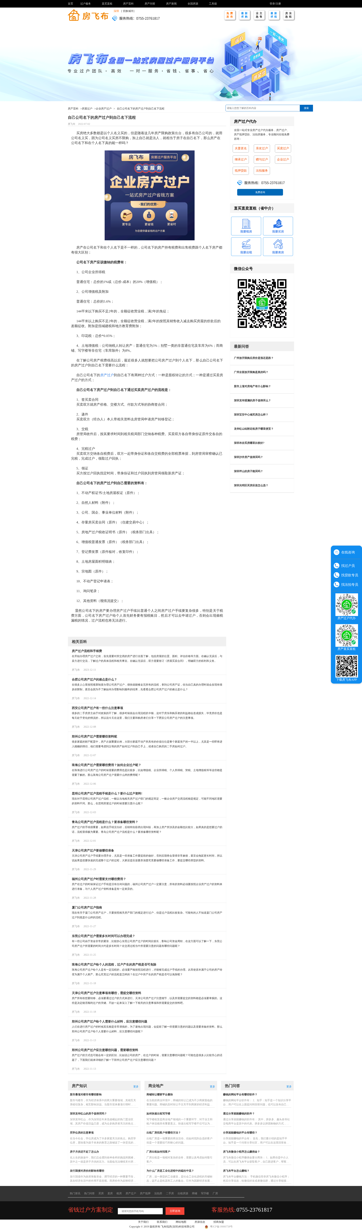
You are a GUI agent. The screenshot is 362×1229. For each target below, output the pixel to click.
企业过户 (283, 159)
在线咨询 (348, 552)
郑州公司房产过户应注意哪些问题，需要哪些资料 (105, 1050)
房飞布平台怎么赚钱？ (236, 1170)
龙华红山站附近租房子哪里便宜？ (254, 428)
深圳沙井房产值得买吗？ (248, 457)
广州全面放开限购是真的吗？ (251, 372)
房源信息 (200, 1222)
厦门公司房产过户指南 (87, 907)
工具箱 (213, 3)
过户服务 (85, 3)
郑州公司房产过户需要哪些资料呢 (94, 736)
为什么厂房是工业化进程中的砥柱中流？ (170, 1170)
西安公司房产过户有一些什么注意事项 (97, 708)
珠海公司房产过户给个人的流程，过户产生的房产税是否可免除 (114, 964)
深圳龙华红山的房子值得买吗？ (88, 1113)
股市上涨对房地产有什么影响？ (252, 386)
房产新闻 (171, 3)
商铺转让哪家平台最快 (159, 1094)
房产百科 (128, 3)
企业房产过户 (104, 108)
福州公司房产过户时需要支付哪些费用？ (99, 879)
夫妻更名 (241, 148)
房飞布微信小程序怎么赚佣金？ (241, 1151)
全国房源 (193, 3)
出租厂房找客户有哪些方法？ (163, 1132)
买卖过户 (283, 148)
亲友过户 (262, 148)
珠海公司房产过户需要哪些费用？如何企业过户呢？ (106, 765)
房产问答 (150, 3)
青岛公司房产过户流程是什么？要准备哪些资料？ (105, 822)
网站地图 (181, 1222)
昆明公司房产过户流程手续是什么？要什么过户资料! (107, 793)
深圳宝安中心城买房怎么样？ (251, 414)
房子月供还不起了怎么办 (84, 1151)
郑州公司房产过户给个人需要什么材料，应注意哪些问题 (109, 1021)
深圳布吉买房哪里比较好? (249, 443)
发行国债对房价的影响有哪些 (87, 1170)
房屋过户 (87, 108)
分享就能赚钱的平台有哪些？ (240, 1132)
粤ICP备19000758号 (221, 1226)
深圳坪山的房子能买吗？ (248, 471)
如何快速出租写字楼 (158, 1113)
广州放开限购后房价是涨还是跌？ (254, 358)
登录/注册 (275, 3)
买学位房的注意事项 (82, 1132)
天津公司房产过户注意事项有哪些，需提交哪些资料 (106, 993)
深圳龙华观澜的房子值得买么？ (252, 400)
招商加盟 (218, 1222)
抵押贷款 (241, 170)
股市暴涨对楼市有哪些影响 (86, 1094)
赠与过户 (262, 159)
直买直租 (107, 3)
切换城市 (128, 11)
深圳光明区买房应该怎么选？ (251, 485)
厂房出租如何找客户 (158, 1151)
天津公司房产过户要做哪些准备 (93, 850)
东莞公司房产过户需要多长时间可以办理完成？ (103, 936)
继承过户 (241, 159)
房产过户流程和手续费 (87, 651)
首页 (70, 3)
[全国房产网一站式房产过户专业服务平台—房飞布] (88, 14)
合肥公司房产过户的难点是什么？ (94, 679)
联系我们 (162, 1222)
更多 (136, 1086)
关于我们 (143, 1222)
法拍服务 (262, 170)
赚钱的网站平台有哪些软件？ (240, 1094)
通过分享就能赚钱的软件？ (239, 1113)
